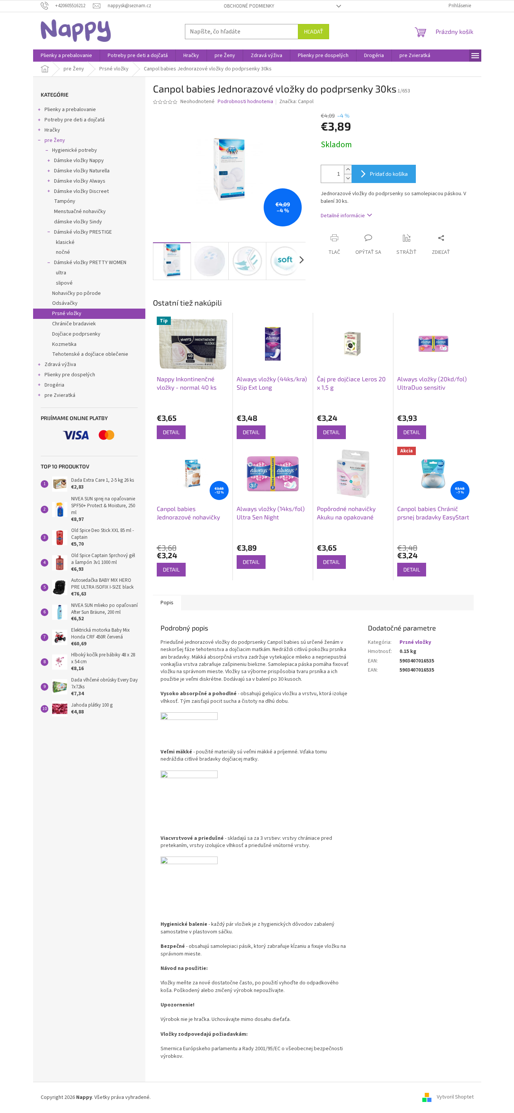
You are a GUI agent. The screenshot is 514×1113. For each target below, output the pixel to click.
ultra (61, 273)
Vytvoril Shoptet (455, 1097)
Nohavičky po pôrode (76, 293)
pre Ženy (55, 140)
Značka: (296, 101)
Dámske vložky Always (79, 181)
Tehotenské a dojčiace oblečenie (90, 354)
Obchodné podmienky (249, 6)
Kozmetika (64, 344)
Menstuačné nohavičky (80, 211)
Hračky (52, 130)
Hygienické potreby (74, 150)
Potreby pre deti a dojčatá (75, 120)
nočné (63, 252)
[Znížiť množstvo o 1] (348, 178)
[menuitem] (66, 55)
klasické (65, 242)
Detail (171, 432)
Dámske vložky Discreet (81, 191)
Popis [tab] (167, 603)
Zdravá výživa (60, 364)
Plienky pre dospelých (70, 375)
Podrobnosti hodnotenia (245, 101)
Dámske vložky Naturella (82, 171)
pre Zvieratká (60, 395)
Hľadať (313, 31)
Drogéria (54, 385)
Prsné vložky (66, 313)
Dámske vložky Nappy (79, 160)
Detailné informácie (343, 216)
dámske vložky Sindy (78, 222)
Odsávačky (65, 303)
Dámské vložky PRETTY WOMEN (90, 262)
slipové (64, 283)
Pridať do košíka (389, 173)
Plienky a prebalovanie (70, 109)
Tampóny (64, 201)
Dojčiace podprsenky (76, 334)
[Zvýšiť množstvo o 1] (348, 169)
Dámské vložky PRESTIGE (83, 232)
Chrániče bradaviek (74, 324)
